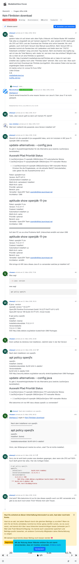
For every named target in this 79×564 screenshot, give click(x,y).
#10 (75, 414)
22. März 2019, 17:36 (29, 272)
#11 (76, 455)
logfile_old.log (14, 78)
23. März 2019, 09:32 (29, 414)
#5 (76, 135)
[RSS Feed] (61, 20)
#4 (76, 124)
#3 (76, 113)
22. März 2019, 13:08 (29, 135)
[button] (3, 561)
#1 (76, 33)
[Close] (73, 515)
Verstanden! (39, 549)
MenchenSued (14, 90)
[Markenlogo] (5, 4)
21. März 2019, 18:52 (29, 33)
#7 (76, 301)
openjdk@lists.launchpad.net (41, 192)
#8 (76, 339)
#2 (76, 90)
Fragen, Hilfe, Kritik (10, 20)
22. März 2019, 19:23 (29, 301)
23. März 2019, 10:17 (29, 455)
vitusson (12, 272)
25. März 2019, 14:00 (29, 495)
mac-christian (14, 124)
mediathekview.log (16, 75)
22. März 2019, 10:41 (32, 124)
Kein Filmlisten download (34, 418)
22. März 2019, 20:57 (30, 350)
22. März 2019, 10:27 (29, 113)
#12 (75, 495)
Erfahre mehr (55, 545)
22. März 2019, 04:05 (47, 90)
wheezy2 (12, 33)
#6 (76, 272)
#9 (76, 350)
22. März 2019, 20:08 (29, 339)
